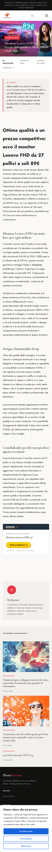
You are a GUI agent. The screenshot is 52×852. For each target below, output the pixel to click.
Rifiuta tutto (26, 846)
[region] (26, 828)
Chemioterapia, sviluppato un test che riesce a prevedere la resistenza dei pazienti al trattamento (26, 683)
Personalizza (26, 838)
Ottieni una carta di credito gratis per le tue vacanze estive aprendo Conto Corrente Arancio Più (25, 737)
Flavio (12, 775)
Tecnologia (12, 38)
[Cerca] (32, 16)
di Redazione (8, 62)
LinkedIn (7, 68)
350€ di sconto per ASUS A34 (18, 755)
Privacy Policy (8, 796)
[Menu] (46, 15)
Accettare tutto (26, 831)
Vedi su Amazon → (18, 545)
